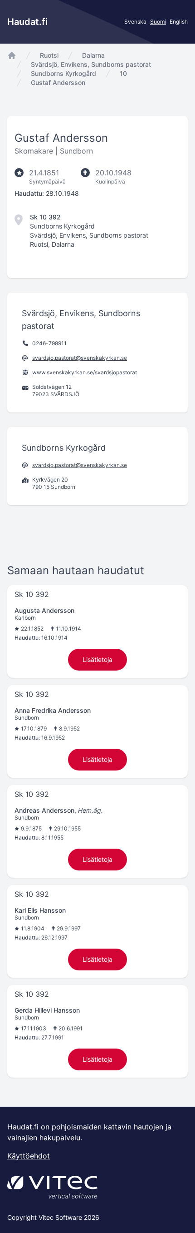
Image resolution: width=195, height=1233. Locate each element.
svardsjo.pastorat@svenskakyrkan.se (79, 357)
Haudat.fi (27, 21)
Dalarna (93, 55)
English (179, 21)
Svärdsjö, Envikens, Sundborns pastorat (91, 64)
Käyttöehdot (28, 1155)
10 (123, 73)
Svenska (135, 21)
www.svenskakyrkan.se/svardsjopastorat (84, 372)
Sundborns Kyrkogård (63, 73)
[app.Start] (11, 55)
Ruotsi (49, 55)
